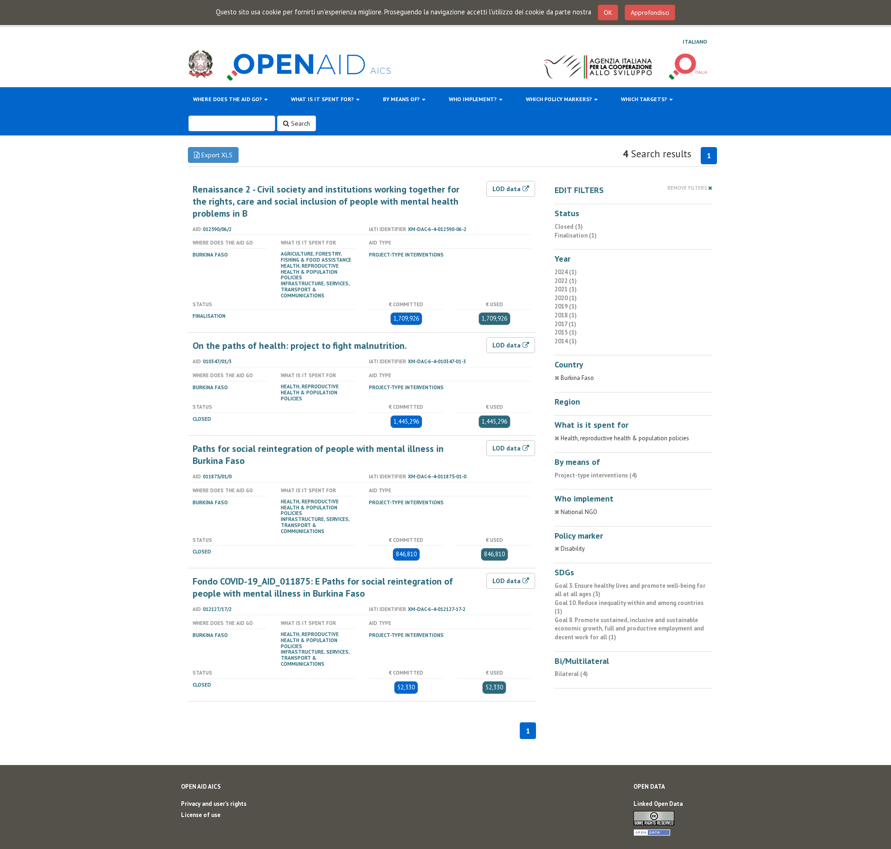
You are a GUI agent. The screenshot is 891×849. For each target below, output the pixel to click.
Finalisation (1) (576, 235)
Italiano (695, 41)
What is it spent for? (323, 99)
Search (299, 123)
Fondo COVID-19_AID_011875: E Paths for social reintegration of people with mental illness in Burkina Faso (323, 587)
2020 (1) (566, 298)
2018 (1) (566, 315)
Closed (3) (569, 227)
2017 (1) (565, 324)
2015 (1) (566, 332)
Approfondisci (650, 12)
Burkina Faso (210, 254)
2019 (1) (566, 306)
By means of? (402, 99)
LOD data (507, 189)
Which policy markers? (559, 99)
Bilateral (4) (571, 674)
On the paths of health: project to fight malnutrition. (300, 346)
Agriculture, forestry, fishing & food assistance (316, 257)
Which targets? (644, 99)
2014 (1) (566, 341)
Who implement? (473, 99)
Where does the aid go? (228, 99)
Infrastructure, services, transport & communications (315, 289)
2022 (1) (566, 281)
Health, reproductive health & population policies (310, 272)
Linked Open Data (658, 804)
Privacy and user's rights (213, 804)
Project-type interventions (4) (596, 475)
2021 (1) (566, 289)
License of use (200, 815)
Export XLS (216, 155)
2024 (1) (566, 272)
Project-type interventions (406, 254)
